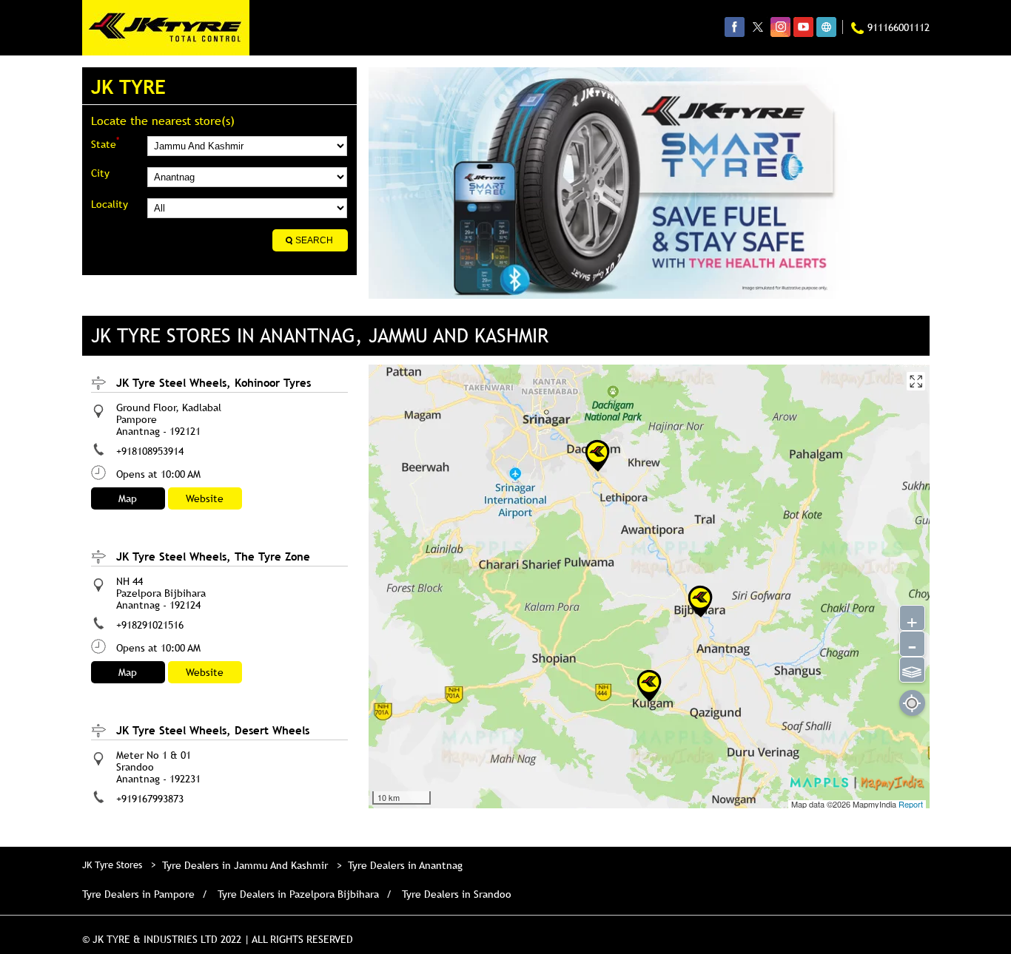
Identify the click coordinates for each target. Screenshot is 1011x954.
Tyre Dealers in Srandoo (456, 894)
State (105, 143)
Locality (109, 204)
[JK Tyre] (165, 27)
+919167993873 (150, 798)
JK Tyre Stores (113, 864)
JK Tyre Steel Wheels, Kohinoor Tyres (213, 382)
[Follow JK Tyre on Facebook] (735, 26)
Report (911, 804)
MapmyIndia (876, 804)
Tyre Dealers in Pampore (138, 894)
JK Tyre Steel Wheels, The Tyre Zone (213, 556)
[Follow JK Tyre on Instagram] (780, 26)
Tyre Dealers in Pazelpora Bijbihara (298, 894)
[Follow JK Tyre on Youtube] (803, 26)
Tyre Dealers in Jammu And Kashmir (245, 865)
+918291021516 (150, 625)
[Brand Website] (826, 26)
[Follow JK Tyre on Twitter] (758, 26)
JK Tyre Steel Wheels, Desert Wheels (212, 730)
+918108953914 (150, 451)
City (100, 173)
